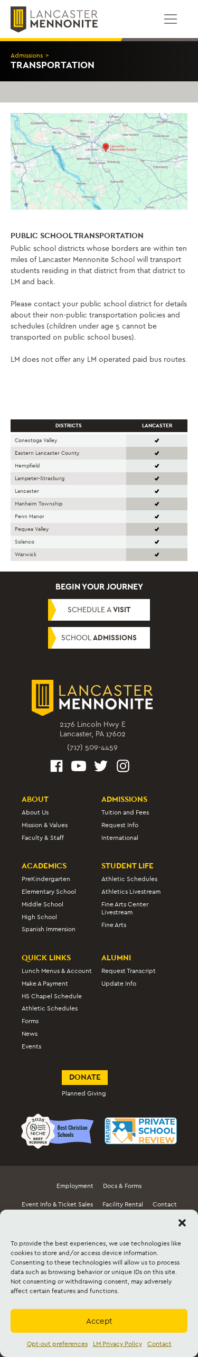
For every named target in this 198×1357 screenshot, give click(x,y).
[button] (182, 1223)
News (29, 1033)
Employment (74, 1186)
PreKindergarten (46, 879)
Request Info (119, 825)
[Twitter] (100, 767)
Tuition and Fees (125, 812)
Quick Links (46, 957)
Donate (85, 1077)
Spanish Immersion (49, 929)
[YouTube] (78, 767)
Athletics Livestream (131, 891)
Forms (30, 1021)
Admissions (27, 55)
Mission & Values (45, 825)
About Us (35, 812)
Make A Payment (45, 983)
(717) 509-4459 (92, 747)
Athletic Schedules (129, 879)
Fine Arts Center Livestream (124, 908)
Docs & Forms (122, 1186)
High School (39, 917)
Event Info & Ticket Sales (57, 1204)
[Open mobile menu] (170, 19)
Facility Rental (122, 1204)
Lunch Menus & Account (57, 971)
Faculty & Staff (43, 837)
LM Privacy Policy (117, 1343)
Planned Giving (84, 1093)
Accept (99, 1321)
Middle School (42, 904)
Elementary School (49, 891)
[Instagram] (123, 767)
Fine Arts (113, 925)
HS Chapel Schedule (52, 996)
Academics (44, 866)
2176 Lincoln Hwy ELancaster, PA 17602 (93, 729)
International (119, 837)
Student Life (127, 866)
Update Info (118, 983)
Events (31, 1046)
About (35, 799)
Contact (159, 1343)
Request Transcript (128, 971)
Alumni (116, 957)
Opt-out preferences (57, 1343)
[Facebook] (56, 767)
